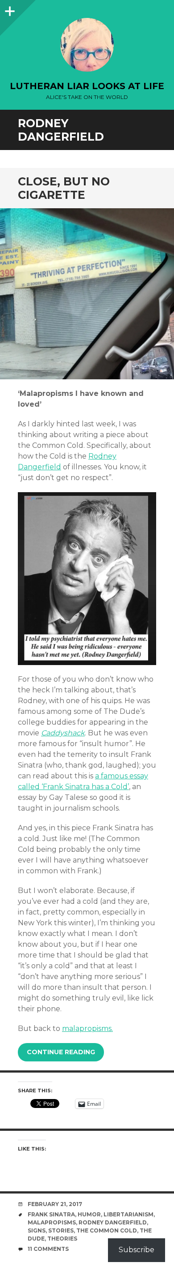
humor (89, 1214)
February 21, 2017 (55, 1204)
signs (37, 1230)
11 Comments (48, 1248)
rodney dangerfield (113, 1222)
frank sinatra (51, 1214)
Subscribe (136, 1249)
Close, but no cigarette (64, 188)
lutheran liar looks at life (87, 86)
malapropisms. (87, 1028)
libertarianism (128, 1214)
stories (61, 1230)
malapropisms (52, 1222)
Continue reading (61, 1052)
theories (62, 1238)
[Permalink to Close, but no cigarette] (87, 294)
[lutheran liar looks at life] (87, 45)
